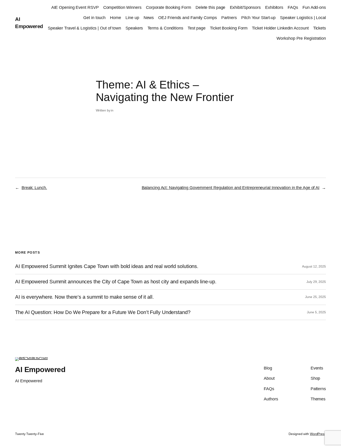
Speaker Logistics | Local (303, 17)
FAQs (293, 7)
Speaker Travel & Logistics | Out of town (84, 28)
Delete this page (210, 7)
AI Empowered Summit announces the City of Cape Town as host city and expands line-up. (115, 281)
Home (115, 17)
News (149, 17)
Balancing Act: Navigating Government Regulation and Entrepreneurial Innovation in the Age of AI (231, 187)
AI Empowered (40, 369)
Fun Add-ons (314, 7)
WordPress (318, 434)
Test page (197, 28)
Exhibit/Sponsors (245, 7)
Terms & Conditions (165, 28)
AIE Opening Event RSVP (75, 7)
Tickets (319, 28)
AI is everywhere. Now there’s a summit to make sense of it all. (85, 297)
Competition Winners (122, 7)
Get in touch (94, 17)
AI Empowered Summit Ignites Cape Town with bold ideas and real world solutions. (106, 266)
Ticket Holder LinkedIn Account (280, 28)
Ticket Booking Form (229, 28)
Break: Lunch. (34, 187)
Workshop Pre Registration (301, 38)
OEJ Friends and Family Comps (187, 17)
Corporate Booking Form (168, 7)
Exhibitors (274, 7)
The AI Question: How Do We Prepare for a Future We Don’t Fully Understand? (102, 312)
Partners (229, 17)
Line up (132, 17)
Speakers (134, 28)
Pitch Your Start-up (258, 17)
